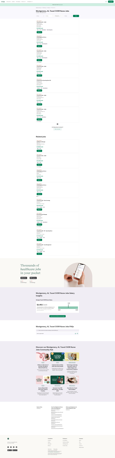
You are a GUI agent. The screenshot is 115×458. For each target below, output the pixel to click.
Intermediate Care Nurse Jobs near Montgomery (56, 420)
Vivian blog (49, 443)
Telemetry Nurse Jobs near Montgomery (55, 418)
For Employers (18, 1)
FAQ (79, 442)
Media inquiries (81, 447)
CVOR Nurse (44, 7)
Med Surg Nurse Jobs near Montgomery (55, 410)
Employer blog (65, 445)
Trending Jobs (29, 1)
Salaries (49, 442)
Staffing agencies (65, 443)
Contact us (81, 445)
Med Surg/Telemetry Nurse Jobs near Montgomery (57, 413)
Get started (61, 4)
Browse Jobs (9, 1)
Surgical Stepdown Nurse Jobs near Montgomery (56, 426)
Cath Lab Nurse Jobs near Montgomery (57, 428)
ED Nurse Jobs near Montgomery (56, 414)
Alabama (48, 7)
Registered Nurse (38, 7)
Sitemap (49, 445)
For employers (65, 440)
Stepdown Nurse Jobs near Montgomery (55, 423)
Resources (23, 1)
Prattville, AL (39, 408)
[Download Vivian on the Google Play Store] (33, 278)
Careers (80, 443)
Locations (13, 1)
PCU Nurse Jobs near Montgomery (56, 424)
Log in (106, 1)
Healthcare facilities (66, 442)
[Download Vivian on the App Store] (23, 278)
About (80, 440)
